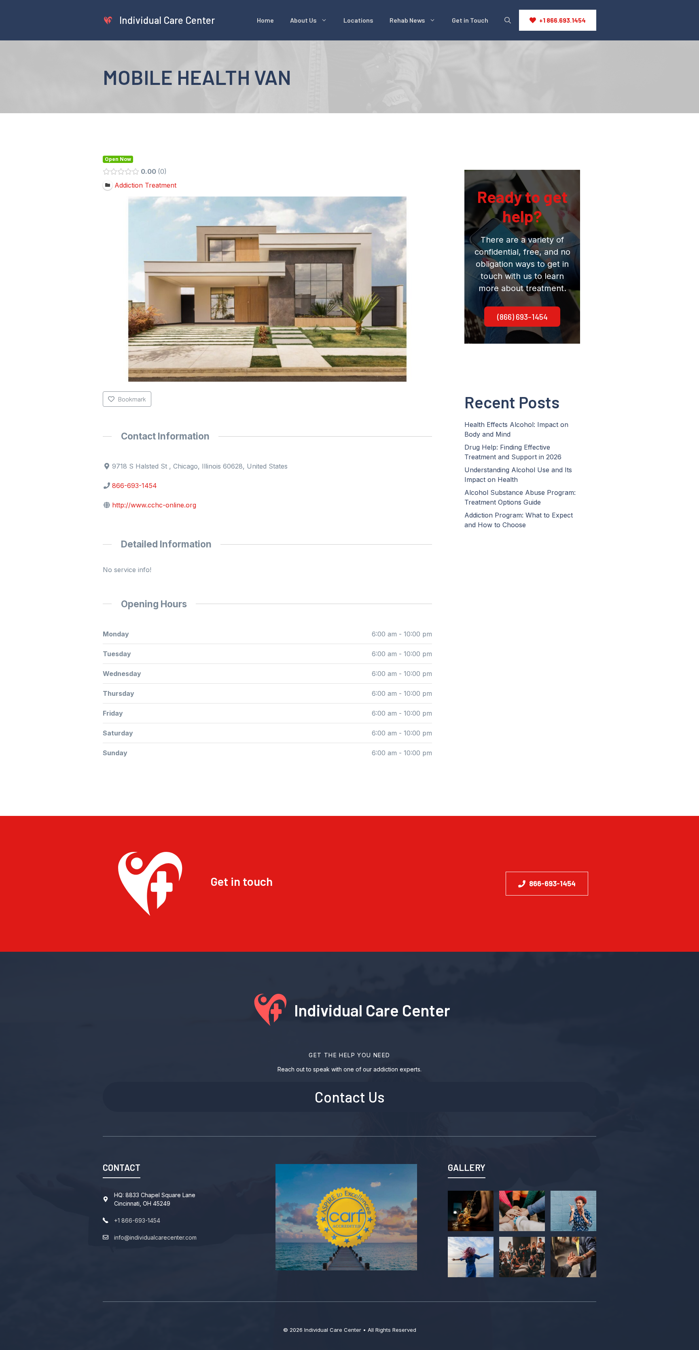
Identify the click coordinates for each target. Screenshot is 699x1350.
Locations (358, 20)
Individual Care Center (167, 20)
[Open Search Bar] (507, 20)
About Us (303, 20)
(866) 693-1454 (522, 316)
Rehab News (407, 20)
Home (265, 20)
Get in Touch (470, 20)
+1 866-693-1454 (137, 1220)
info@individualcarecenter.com (155, 1237)
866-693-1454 (134, 486)
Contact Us (350, 1096)
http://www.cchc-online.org (154, 505)
